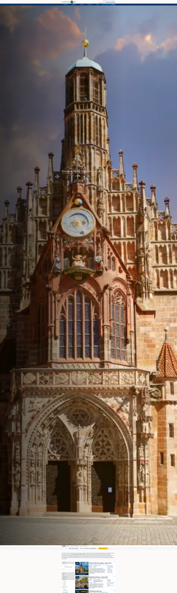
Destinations (66, 4)
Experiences (74, 4)
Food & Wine (65, 586)
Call (93, 548)
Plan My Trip (90, 4)
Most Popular (65, 590)
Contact (98, 4)
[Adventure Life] (69, 1)
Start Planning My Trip (102, 548)
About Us (81, 4)
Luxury (64, 588)
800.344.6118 (110, 2)
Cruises (64, 581)
